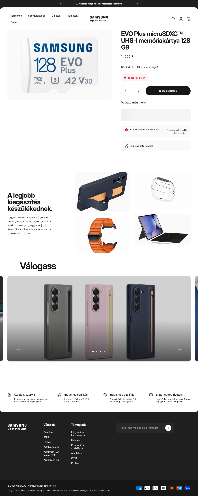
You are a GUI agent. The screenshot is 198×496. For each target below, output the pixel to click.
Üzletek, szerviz (24, 394)
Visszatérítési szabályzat (57, 491)
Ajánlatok (76, 453)
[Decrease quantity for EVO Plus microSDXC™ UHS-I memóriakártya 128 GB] (124, 90)
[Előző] (61, 3)
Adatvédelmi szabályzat (78, 491)
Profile (75, 463)
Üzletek (75, 440)
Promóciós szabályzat (77, 447)
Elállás (47, 442)
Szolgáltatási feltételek (16, 491)
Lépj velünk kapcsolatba (78, 434)
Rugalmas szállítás (122, 394)
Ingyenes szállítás (76, 394)
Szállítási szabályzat (36, 491)
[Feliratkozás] (168, 428)
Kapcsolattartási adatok (100, 491)
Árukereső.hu (51, 460)
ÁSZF (46, 437)
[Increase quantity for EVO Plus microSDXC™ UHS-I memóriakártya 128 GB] (139, 90)
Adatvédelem (51, 447)
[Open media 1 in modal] (59, 65)
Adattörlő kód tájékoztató (51, 453)
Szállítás (48, 432)
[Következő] (137, 3)
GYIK (74, 458)
